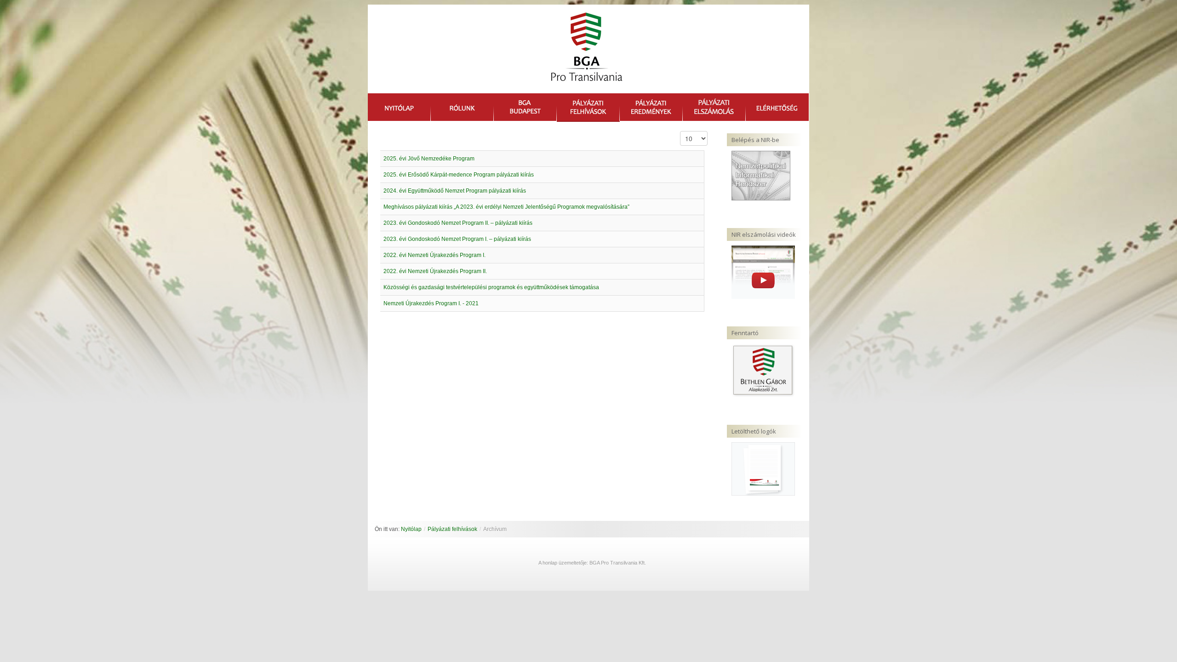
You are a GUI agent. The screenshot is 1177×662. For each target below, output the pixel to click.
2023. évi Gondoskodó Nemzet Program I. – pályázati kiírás (457, 239)
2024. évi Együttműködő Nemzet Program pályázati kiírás (454, 191)
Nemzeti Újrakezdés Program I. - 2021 (431, 303)
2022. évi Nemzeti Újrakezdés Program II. (435, 271)
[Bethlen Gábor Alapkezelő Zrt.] (763, 370)
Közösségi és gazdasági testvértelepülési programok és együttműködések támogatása (491, 287)
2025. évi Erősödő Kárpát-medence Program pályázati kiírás (458, 174)
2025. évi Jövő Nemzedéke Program (428, 158)
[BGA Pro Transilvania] (584, 51)
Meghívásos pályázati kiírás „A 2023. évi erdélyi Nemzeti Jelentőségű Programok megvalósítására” (506, 207)
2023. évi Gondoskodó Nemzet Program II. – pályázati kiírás (457, 223)
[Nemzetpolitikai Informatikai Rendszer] (760, 175)
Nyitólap (411, 529)
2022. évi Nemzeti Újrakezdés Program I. (434, 255)
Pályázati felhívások (452, 529)
